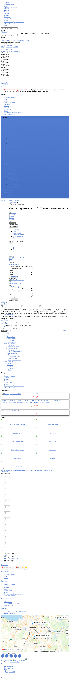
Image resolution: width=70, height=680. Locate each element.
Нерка (38, 309)
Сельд (5, 309)
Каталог (10, 330)
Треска (50, 309)
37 (18, 264)
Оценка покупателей (19, 234)
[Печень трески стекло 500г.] (11, 394)
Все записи (4, 565)
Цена (14, 231)
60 (13, 252)
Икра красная (12, 125)
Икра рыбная (11, 123)
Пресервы (11, 137)
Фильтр (13, 223)
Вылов (6, 323)
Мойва (63, 313)
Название (16, 230)
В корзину (14, 276)
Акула (35, 313)
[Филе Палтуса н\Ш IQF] (39, 257)
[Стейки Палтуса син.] (39, 280)
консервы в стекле (13, 133)
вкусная (33, 470)
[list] (11, 256)
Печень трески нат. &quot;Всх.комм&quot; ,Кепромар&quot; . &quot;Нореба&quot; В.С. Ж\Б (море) (31, 401)
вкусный (44, 470)
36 (13, 249)
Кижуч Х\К (15, 410)
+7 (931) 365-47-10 (6, 45)
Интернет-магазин (11, 7)
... (4, 158)
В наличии (16, 238)
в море (29, 470)
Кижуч (26, 311)
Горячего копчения (14, 143)
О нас (6, 20)
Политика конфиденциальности (14, 22)
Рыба (5, 307)
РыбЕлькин (6, 329)
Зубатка (61, 311)
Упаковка (6, 320)
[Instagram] (20, 656)
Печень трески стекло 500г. (30, 394)
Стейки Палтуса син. (15, 283)
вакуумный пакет (19, 322)
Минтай (12, 311)
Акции (6, 120)
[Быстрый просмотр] (12, 259)
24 (13, 248)
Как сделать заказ (9, 12)
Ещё (5, 25)
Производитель (8, 327)
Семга (18, 470)
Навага (21, 313)
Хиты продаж (17, 233)
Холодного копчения (14, 146)
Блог (7, 8)
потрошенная (38, 316)
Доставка (7, 13)
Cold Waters (16, 329)
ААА (2, 470)
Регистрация (10, 4)
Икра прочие (12, 128)
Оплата (6, 15)
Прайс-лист (8, 18)
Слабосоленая (12, 145)
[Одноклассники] (15, 656)
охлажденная (7, 316)
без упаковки (7, 322)
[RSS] (3, 656)
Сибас (41, 313)
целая (47, 316)
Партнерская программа (11, 603)
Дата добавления (18, 236)
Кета (44, 309)
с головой (54, 316)
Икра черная (12, 127)
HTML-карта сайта (6, 660)
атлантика (23, 470)
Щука (11, 309)
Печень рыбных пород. (15, 138)
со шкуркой (63, 316)
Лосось (23, 309)
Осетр (17, 309)
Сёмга (33, 311)
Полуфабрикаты (9, 150)
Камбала (40, 311)
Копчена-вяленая (12, 140)
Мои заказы (8, 602)
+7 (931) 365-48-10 (6, 49)
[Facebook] (7, 656)
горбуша (49, 470)
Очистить (66, 330)
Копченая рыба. (9, 562)
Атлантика (6, 325)
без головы (28, 316)
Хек (15, 313)
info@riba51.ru (10, 613)
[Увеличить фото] (10, 259)
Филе (9, 156)
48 (13, 251)
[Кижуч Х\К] (6, 410)
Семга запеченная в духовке (13, 558)
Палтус (57, 309)
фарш (12, 318)
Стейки (10, 155)
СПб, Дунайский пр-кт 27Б (9, 47)
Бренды (6, 122)
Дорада (28, 313)
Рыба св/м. (10, 151)
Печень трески (12, 135)
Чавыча (56, 313)
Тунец (19, 311)
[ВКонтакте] (11, 656)
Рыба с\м (10, 153)
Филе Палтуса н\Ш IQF (16, 261)
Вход (7, 2)
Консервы (11, 132)
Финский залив (26, 325)
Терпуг (53, 311)
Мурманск (15, 325)
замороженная (18, 316)
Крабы (6, 555)
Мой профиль (8, 605)
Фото (7, 10)
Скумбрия (65, 309)
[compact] (13, 256)
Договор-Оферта (9, 23)
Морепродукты (9, 148)
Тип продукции (8, 314)
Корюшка (48, 313)
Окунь (47, 311)
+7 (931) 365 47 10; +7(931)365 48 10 (15, 41)
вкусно (39, 470)
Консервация (11, 130)
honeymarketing (14, 662)
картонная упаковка (33, 322)
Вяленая (10, 142)
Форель (5, 311)
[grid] (10, 256)
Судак (9, 313)
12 (13, 246)
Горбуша (31, 309)
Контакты (7, 17)
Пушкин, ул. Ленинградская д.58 (11, 51)
